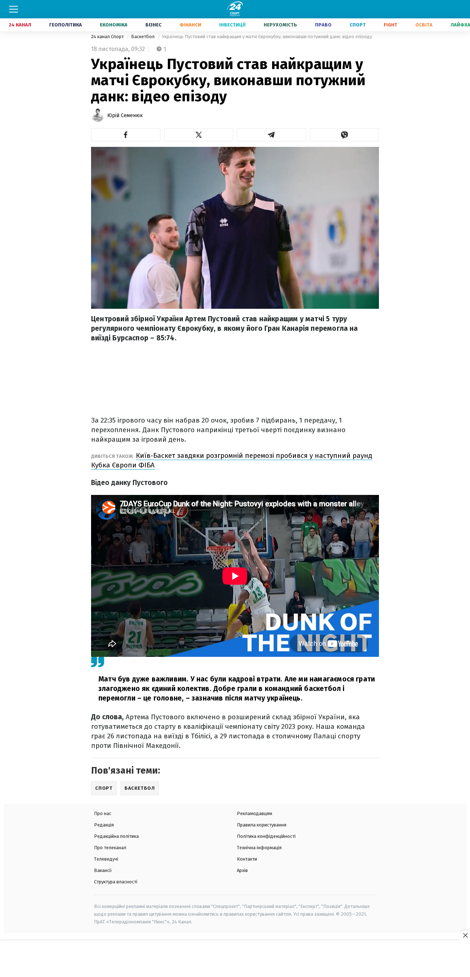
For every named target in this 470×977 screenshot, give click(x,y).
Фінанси (190, 25)
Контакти (247, 859)
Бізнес (153, 25)
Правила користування (261, 825)
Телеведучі (106, 859)
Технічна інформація (259, 847)
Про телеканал (110, 847)
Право (323, 25)
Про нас (102, 813)
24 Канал (20, 25)
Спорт (358, 25)
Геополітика (65, 25)
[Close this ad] (465, 935)
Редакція (104, 825)
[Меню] (13, 9)
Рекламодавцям (254, 813)
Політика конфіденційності (266, 836)
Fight (390, 25)
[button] (125, 134)
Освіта (424, 25)
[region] (235, 959)
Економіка (113, 25)
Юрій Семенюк (125, 115)
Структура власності (115, 881)
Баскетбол (143, 36)
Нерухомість (280, 25)
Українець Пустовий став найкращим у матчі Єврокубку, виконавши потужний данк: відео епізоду (267, 36)
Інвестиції (232, 25)
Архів (242, 870)
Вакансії (103, 870)
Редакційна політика (116, 836)
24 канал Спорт (108, 36)
